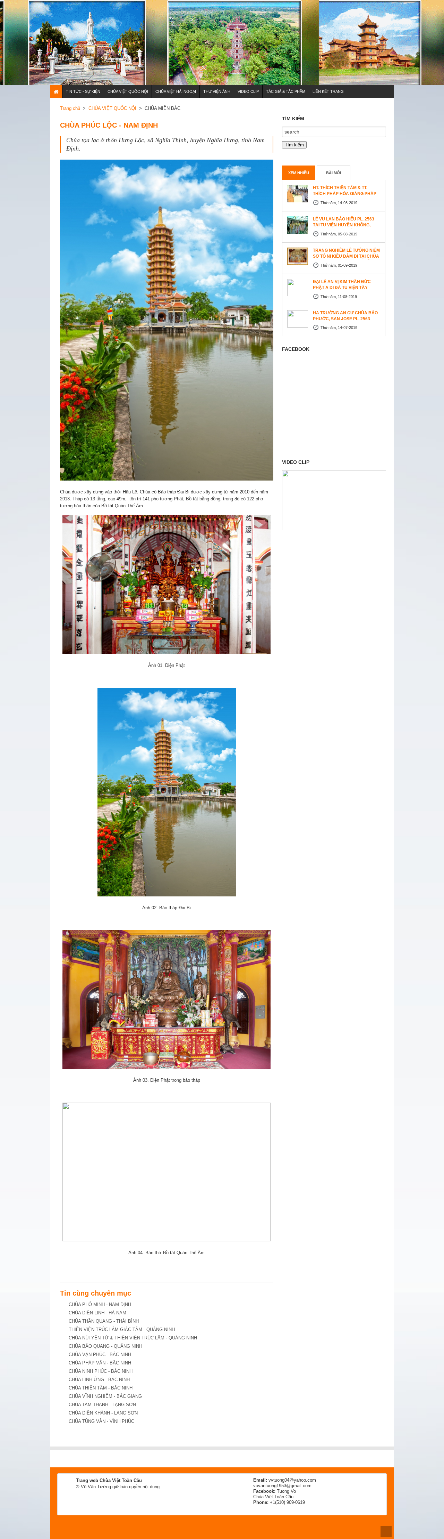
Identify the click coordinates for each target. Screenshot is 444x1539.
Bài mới (333, 173)
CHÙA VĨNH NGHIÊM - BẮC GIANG (105, 1396)
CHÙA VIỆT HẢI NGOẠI (175, 91)
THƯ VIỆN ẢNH (216, 91)
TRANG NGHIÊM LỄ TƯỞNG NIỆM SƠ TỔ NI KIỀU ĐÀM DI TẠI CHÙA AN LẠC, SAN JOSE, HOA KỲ (346, 256)
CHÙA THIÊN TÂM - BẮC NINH (101, 1388)
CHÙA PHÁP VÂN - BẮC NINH (100, 1362)
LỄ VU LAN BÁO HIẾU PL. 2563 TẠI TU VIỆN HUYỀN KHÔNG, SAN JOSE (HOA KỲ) (343, 225)
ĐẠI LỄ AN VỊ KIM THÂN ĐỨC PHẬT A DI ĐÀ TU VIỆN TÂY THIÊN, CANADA (342, 287)
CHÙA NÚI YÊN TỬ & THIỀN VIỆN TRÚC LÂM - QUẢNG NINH (133, 1337)
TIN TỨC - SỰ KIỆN (83, 91)
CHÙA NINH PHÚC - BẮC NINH (101, 1371)
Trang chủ (70, 108)
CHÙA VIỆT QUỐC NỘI (128, 91)
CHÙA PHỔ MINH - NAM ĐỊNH (100, 1304)
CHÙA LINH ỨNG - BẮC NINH (99, 1379)
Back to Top (386, 1531)
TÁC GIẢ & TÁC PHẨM (285, 91)
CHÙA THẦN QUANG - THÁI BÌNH (104, 1321)
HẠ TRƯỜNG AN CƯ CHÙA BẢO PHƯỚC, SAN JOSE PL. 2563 (345, 316)
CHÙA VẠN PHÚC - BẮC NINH (100, 1354)
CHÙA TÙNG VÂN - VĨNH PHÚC (101, 1421)
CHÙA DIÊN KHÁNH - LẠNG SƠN (103, 1413)
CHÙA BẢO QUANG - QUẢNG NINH (105, 1346)
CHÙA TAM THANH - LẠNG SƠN (102, 1404)
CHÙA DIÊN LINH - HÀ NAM (97, 1312)
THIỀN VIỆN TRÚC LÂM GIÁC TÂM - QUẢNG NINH (122, 1329)
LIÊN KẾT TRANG (328, 91)
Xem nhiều (298, 173)
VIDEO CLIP (248, 91)
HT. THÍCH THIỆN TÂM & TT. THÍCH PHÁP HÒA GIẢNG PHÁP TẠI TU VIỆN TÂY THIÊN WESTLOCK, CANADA (344, 196)
